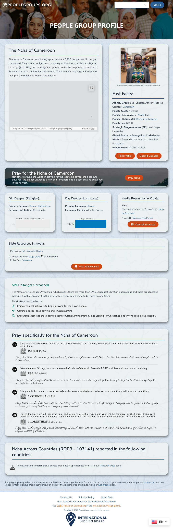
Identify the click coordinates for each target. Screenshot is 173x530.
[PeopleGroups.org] (27, 5)
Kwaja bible (34, 256)
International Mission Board (106, 505)
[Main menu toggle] (169, 4)
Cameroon (128, 107)
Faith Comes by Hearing (32, 251)
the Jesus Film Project (143, 218)
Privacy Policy (86, 497)
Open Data (107, 497)
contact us (149, 482)
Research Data (107, 465)
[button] (125, 156)
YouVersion (27, 260)
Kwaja (141, 115)
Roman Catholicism (146, 119)
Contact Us (66, 497)
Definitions (104, 484)
